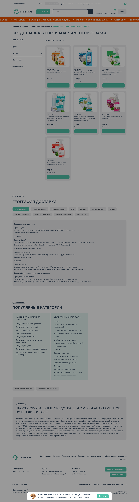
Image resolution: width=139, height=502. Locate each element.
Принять (102, 496)
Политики (49, 497)
